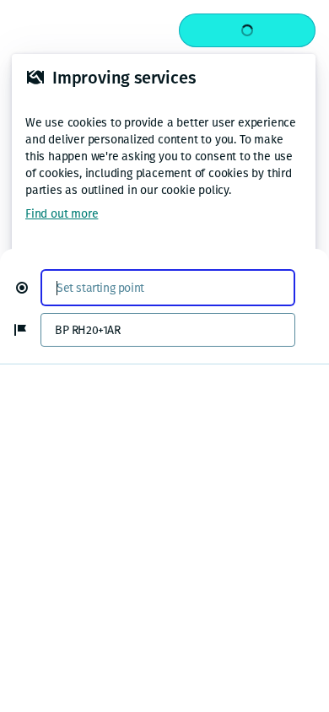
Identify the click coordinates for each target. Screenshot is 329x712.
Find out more (61, 214)
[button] (28, 288)
